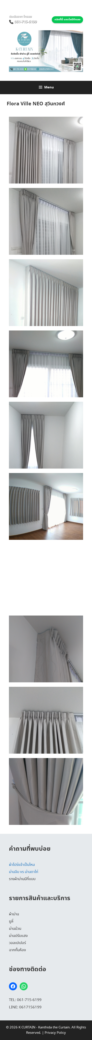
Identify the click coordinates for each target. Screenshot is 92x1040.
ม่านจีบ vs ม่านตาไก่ (23, 872)
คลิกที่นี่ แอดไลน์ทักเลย (67, 20)
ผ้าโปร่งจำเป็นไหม (22, 865)
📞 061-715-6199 (23, 21)
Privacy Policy (55, 1032)
